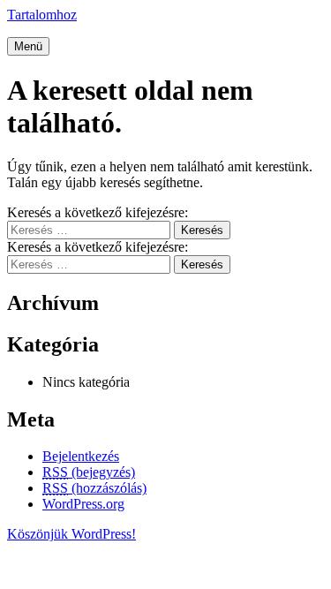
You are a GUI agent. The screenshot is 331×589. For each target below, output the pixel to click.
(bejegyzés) (88, 472)
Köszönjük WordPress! (71, 533)
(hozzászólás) (94, 487)
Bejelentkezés (80, 456)
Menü (28, 46)
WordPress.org (83, 503)
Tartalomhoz (42, 14)
